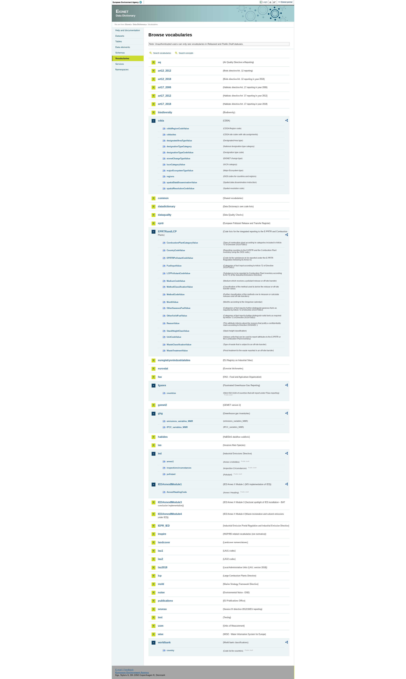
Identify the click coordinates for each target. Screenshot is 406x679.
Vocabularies (122, 58)
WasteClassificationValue (179, 344)
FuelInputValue (174, 266)
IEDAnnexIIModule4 (170, 514)
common (163, 198)
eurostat (163, 368)
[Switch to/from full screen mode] (275, 2)
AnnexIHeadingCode (177, 492)
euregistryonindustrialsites (174, 360)
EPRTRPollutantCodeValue (180, 258)
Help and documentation (127, 30)
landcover (164, 542)
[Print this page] (271, 2)
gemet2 (162, 405)
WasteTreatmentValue (177, 350)
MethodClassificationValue (180, 287)
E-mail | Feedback (124, 669)
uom (160, 625)
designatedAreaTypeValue (179, 140)
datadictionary (166, 206)
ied (160, 453)
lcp (160, 575)
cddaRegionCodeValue (178, 128)
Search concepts (186, 53)
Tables (118, 41)
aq (159, 62)
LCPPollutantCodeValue (178, 273)
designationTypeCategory (179, 146)
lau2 (160, 559)
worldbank (164, 642)
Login (265, 2)
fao (160, 377)
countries (171, 393)
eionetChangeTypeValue (178, 158)
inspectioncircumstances (179, 468)
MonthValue (172, 302)
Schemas (120, 52)
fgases (162, 385)
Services (119, 64)
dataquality (164, 214)
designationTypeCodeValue (180, 152)
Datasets (119, 36)
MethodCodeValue (175, 294)
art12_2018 (164, 79)
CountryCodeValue (176, 250)
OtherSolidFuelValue (177, 316)
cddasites (171, 134)
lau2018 (162, 567)
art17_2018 (164, 104)
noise (161, 592)
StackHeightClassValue (178, 331)
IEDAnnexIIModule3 (170, 502)
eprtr (161, 223)
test (160, 617)
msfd (161, 584)
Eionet (128, 24)
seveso (162, 609)
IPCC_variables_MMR (177, 427)
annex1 (170, 461)
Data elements (122, 47)
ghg (160, 413)
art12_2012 (164, 70)
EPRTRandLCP (167, 231)
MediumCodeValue (176, 281)
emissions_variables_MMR (180, 421)
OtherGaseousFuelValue (178, 308)
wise (160, 634)
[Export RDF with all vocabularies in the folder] (286, 121)
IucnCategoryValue (176, 164)
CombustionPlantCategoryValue (182, 243)
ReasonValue (173, 323)
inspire (162, 534)
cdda (161, 120)
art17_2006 (164, 87)
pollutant (171, 474)
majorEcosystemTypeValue (180, 170)
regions (170, 176)
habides (163, 437)
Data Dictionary (139, 24)
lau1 (160, 550)
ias (159, 445)
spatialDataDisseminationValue (182, 182)
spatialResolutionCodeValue (180, 188)
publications (165, 600)
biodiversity (165, 112)
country (170, 650)
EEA (128, 2)
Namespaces (121, 69)
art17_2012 (164, 95)
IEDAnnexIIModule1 (170, 484)
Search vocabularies (162, 53)
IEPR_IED (164, 525)
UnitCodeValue (174, 337)
